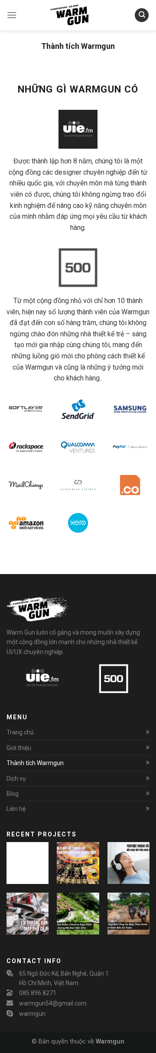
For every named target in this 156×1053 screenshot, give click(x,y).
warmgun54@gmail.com (53, 1003)
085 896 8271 (37, 992)
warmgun (32, 1013)
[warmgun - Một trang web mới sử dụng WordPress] (78, 15)
